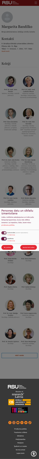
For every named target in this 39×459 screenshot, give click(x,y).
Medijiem (20, 443)
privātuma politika (7, 225)
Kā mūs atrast (20, 450)
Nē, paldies (7, 247)
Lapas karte (20, 453)
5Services (11, 241)
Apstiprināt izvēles (28, 247)
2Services (11, 235)
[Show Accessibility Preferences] (33, 454)
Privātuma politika (20, 429)
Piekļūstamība (20, 439)
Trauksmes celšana (20, 432)
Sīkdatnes (20, 436)
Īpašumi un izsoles (20, 446)
